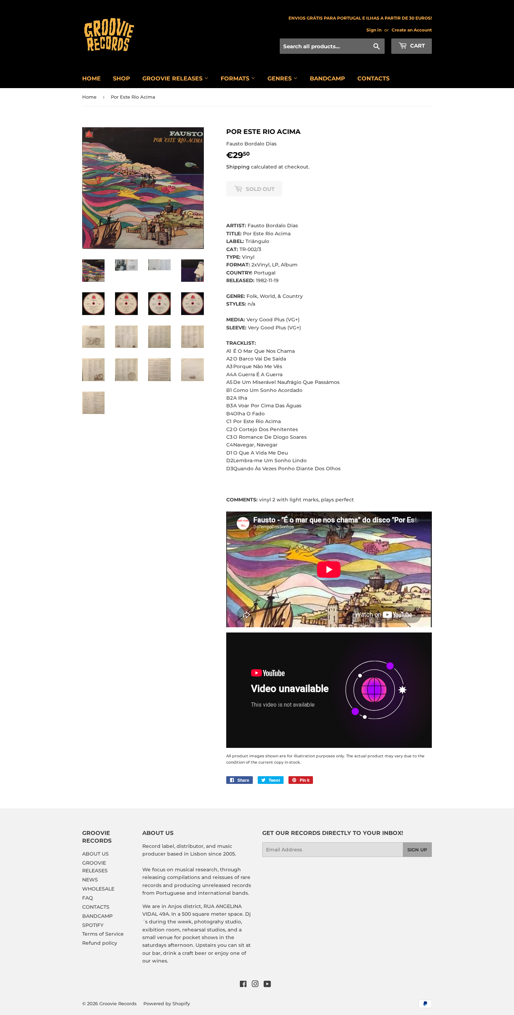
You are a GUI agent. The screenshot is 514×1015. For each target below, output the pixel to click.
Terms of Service (103, 934)
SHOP (121, 78)
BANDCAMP (327, 78)
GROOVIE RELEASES (173, 78)
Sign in (373, 30)
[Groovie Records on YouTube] (267, 985)
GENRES (280, 78)
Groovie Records (118, 1003)
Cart (417, 45)
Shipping (238, 167)
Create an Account (412, 30)
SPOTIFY (92, 925)
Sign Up (417, 849)
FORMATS (236, 78)
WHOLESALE (98, 889)
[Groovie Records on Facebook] (243, 985)
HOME (91, 78)
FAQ (87, 898)
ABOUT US (95, 854)
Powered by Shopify (166, 1003)
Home (89, 97)
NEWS (90, 880)
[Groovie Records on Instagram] (255, 985)
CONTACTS (373, 78)
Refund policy (99, 943)
